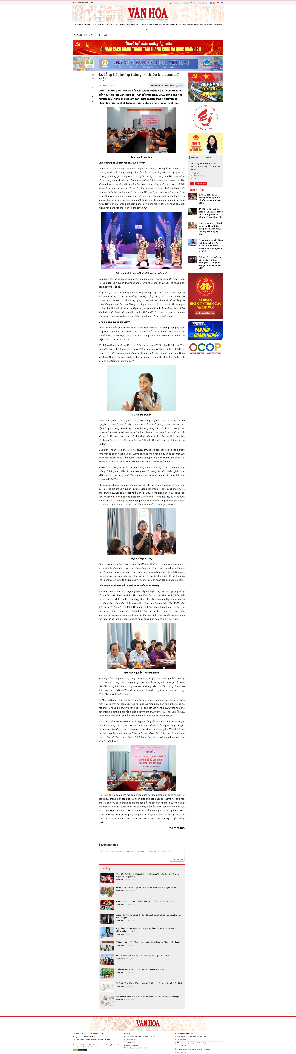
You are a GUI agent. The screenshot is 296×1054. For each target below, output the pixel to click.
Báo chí (94, 24)
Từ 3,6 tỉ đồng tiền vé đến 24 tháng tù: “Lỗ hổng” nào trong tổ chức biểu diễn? (149, 982)
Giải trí (138, 24)
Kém (195, 178)
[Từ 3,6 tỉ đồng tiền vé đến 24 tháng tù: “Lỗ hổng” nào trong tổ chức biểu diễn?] (107, 987)
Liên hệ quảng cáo (200, 3)
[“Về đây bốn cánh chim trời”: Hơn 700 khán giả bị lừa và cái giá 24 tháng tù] (107, 1000)
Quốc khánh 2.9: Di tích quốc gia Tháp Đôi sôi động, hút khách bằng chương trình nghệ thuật (210, 229)
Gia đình (122, 24)
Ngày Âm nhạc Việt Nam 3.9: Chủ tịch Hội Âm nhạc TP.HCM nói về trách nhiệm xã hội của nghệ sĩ (146, 930)
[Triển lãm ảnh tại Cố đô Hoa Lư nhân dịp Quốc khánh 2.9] (107, 973)
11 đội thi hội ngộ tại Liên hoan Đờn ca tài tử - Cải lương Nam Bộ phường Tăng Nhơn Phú (211, 213)
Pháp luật (182, 24)
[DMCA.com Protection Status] (80, 1050)
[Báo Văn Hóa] (148, 1023)
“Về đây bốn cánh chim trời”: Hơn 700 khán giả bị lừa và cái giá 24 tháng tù (148, 996)
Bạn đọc (190, 24)
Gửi (192, 184)
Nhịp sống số (198, 24)
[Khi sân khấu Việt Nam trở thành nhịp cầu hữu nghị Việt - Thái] (107, 959)
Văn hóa (87, 24)
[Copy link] (93, 88)
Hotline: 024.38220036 (180, 3)
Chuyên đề (173, 24)
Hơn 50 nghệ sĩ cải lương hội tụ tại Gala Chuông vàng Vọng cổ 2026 (145, 901)
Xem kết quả (201, 184)
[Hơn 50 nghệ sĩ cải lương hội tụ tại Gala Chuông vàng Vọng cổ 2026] (107, 905)
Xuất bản (101, 24)
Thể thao (109, 24)
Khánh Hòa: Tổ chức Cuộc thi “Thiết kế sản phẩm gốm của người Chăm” (146, 887)
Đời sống (145, 24)
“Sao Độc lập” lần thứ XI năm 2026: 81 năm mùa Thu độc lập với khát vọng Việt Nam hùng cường (147, 875)
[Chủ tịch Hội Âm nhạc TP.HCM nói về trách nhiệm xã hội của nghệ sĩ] (107, 932)
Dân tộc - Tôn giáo (162, 24)
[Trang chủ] (74, 24)
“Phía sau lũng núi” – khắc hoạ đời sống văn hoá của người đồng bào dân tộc (148, 942)
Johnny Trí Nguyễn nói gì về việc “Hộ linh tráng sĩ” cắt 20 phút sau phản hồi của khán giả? (148, 916)
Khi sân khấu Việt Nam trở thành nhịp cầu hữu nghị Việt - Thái (142, 955)
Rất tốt (197, 173)
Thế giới (210, 24)
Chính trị (80, 24)
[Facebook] (93, 75)
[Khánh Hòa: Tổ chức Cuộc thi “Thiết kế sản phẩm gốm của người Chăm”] (107, 891)
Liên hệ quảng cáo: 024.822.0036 (136, 1048)
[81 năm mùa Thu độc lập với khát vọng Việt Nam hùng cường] (107, 878)
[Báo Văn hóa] (148, 13)
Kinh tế (151, 24)
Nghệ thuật (131, 24)
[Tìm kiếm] (146, 29)
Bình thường (199, 176)
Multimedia (218, 24)
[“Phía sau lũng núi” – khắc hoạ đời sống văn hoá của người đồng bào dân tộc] (107, 946)
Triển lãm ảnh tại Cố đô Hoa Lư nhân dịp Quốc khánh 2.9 (140, 969)
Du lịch (115, 24)
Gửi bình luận (177, 859)
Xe (205, 24)
